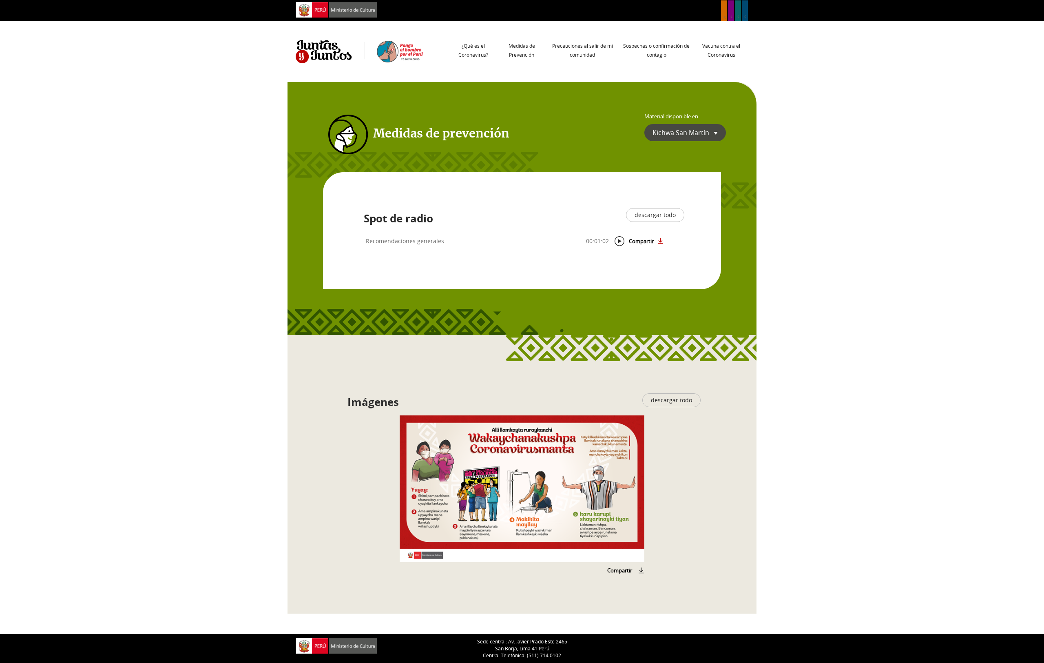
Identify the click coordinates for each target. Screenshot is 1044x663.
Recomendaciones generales (405, 241)
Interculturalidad (738, 10)
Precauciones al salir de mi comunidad (582, 50)
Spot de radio (398, 218)
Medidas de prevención (441, 134)
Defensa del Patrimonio (745, 10)
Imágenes (373, 402)
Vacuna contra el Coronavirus (721, 50)
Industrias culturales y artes (731, 10)
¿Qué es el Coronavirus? (473, 50)
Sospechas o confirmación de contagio (656, 50)
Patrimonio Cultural (724, 10)
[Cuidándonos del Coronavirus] (522, 488)
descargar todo (655, 215)
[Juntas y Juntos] (359, 51)
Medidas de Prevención (522, 50)
